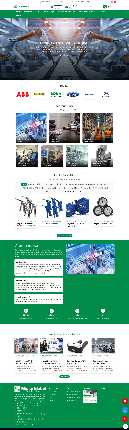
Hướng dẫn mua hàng (73, 391)
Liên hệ (51, 400)
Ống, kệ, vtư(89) (51, 188)
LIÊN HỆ (19, 16)
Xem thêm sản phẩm (64, 235)
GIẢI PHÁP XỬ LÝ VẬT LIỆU (77, 163)
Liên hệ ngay (64, 55)
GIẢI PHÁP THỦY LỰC (58, 139)
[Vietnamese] (115, 2)
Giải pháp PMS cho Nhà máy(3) (96, 184)
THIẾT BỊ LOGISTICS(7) (101, 188)
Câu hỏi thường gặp (72, 400)
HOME (18, 12)
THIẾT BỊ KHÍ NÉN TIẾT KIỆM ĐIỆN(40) (41, 184)
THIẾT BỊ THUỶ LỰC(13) (53, 192)
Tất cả (24, 184)
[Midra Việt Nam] (21, 7)
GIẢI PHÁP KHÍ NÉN (24, 139)
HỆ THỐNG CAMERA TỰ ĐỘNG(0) (31, 188)
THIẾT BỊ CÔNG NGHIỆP (66, 12)
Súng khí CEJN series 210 (25, 224)
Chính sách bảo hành (73, 397)
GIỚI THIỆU (28, 12)
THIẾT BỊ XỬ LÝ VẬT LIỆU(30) (74, 192)
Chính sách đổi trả (72, 394)
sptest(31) (87, 188)
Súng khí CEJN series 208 (51, 224)
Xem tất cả (64, 376)
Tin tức (51, 397)
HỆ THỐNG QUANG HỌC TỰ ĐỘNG (51, 162)
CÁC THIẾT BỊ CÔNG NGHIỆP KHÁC (99, 162)
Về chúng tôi (53, 391)
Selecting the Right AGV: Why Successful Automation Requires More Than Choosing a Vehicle (76, 362)
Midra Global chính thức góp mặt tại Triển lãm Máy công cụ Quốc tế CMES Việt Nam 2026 (51, 362)
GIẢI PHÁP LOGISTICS (91, 139)
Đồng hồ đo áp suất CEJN (102, 224)
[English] (112, 2)
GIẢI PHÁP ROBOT (24, 163)
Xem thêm (32, 371)
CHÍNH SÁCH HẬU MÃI (87, 12)
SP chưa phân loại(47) (75, 188)
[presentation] (3, 49)
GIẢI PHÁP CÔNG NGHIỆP (45, 12)
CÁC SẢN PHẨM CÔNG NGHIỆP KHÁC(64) (70, 184)
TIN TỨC (102, 12)
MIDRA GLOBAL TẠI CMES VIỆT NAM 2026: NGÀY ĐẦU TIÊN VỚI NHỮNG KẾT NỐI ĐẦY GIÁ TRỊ (26, 362)
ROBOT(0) (62, 188)
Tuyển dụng (52, 394)
